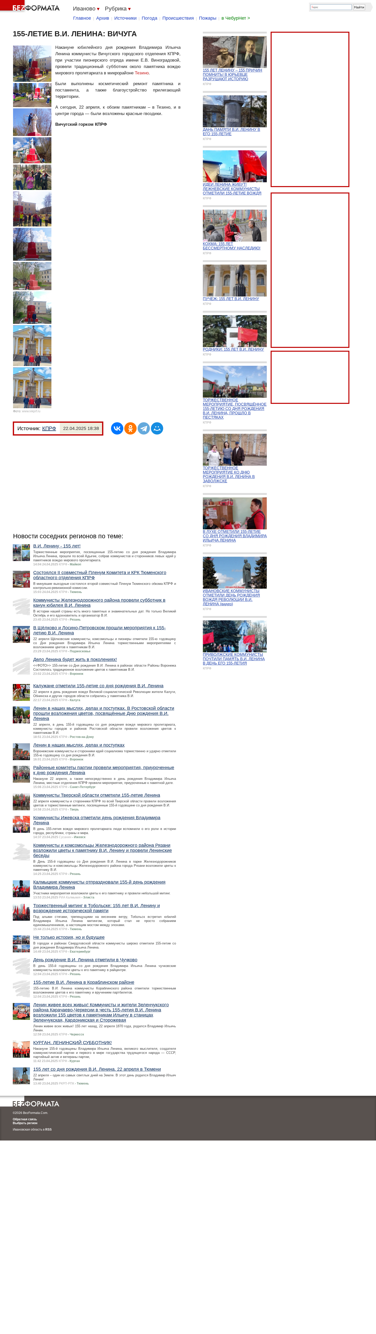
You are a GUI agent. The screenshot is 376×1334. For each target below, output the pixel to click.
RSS (48, 1129)
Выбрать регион (25, 1123)
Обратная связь (25, 1119)
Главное (82, 18)
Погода (149, 18)
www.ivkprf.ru (31, 411)
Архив (102, 18)
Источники (125, 18)
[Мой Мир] (157, 428)
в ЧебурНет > (236, 18)
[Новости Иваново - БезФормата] (30, 6)
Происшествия (178, 18)
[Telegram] (144, 428)
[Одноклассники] (130, 428)
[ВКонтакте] (117, 428)
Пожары (207, 18)
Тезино (142, 73)
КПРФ (49, 428)
